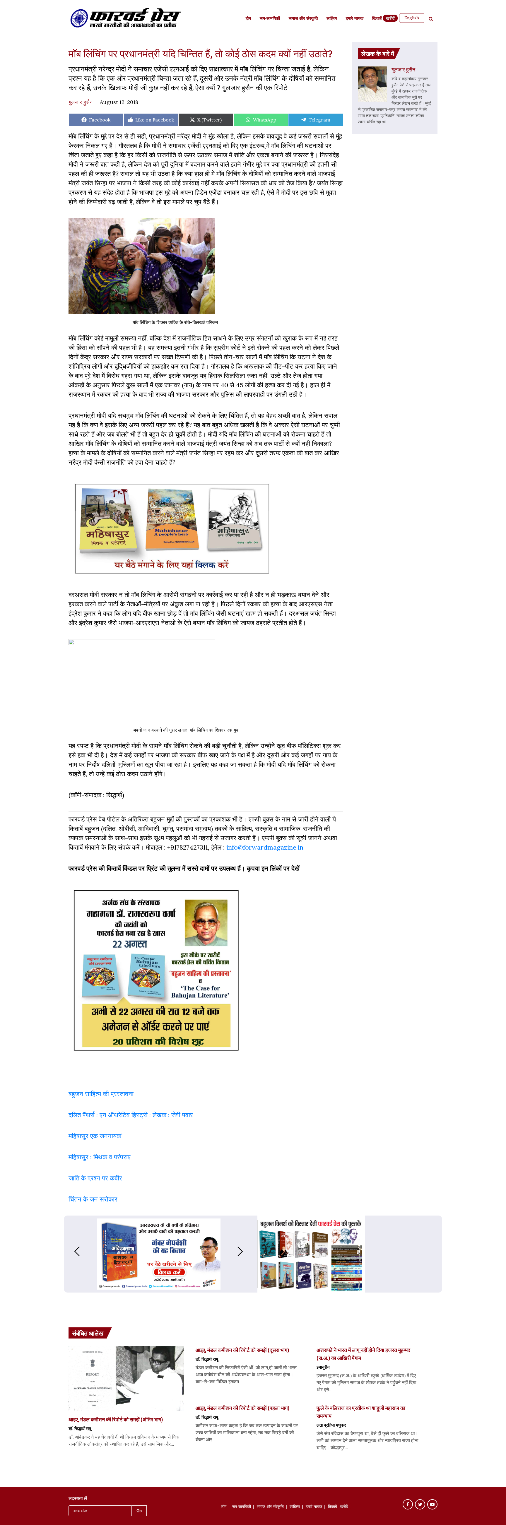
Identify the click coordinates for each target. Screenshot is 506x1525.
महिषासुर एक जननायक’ (95, 1136)
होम (248, 19)
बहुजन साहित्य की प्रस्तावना (102, 1094)
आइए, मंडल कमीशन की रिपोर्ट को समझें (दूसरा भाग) (242, 1349)
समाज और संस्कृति (303, 19)
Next (246, 1251)
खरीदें (390, 19)
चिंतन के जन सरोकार (93, 1199)
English (411, 17)
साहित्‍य (331, 19)
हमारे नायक (354, 19)
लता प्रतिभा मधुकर (331, 1425)
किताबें (377, 19)
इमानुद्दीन (323, 1367)
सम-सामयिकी (270, 19)
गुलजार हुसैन (81, 102)
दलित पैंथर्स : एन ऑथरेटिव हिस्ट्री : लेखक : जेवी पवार (132, 1115)
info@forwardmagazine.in (264, 847)
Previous (71, 1251)
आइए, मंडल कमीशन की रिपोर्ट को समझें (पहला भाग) (242, 1407)
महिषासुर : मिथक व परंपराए (100, 1157)
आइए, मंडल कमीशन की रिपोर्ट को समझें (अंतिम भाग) (116, 1419)
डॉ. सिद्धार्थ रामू (80, 1428)
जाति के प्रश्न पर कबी (94, 1178)
